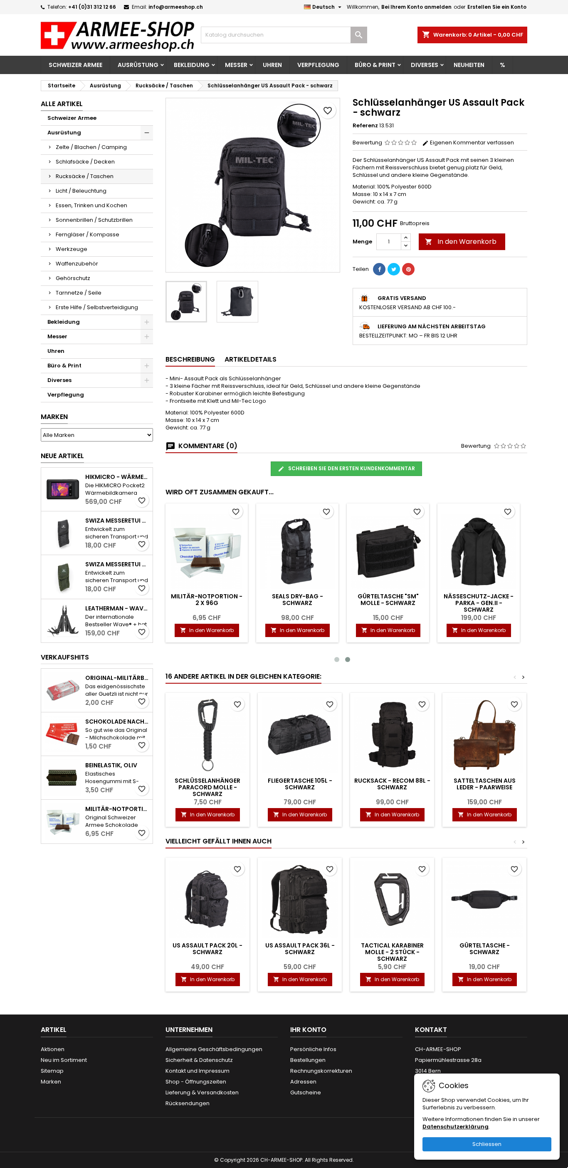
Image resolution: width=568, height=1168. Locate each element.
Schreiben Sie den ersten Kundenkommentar (351, 468)
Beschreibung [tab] (190, 359)
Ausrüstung (138, 65)
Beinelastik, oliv (111, 765)
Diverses (424, 65)
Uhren (272, 65)
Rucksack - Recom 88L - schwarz (392, 783)
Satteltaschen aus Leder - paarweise (485, 783)
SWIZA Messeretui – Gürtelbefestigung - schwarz (117, 520)
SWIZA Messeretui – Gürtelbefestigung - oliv (117, 564)
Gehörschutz (73, 278)
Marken (54, 417)
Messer (236, 65)
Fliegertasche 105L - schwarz (300, 783)
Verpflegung (318, 65)
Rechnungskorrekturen (321, 1071)
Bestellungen (308, 1060)
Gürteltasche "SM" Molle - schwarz (388, 599)
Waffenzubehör (77, 264)
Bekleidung (192, 65)
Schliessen (486, 1144)
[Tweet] (394, 269)
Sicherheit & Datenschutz (199, 1060)
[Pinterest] (408, 269)
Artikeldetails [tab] (251, 359)
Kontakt (431, 1029)
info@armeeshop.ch (175, 6)
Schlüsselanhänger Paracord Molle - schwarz (207, 787)
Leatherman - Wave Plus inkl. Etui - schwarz (117, 608)
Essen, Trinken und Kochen (91, 205)
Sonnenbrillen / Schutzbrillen (94, 220)
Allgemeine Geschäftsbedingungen (213, 1049)
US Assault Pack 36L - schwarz (300, 948)
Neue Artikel (62, 456)
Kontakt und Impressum (197, 1071)
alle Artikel (62, 104)
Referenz (365, 125)
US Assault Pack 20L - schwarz (207, 948)
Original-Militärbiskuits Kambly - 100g (117, 678)
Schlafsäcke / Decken (85, 162)
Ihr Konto (308, 1029)
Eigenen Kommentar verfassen (471, 142)
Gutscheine (305, 1092)
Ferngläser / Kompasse (87, 234)
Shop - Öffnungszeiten (195, 1082)
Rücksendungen (187, 1103)
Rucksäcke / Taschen (85, 176)
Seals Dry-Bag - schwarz (297, 599)
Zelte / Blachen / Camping (91, 147)
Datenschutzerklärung (455, 1127)
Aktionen (52, 1049)
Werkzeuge (71, 249)
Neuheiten (469, 65)
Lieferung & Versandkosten (202, 1092)
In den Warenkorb (460, 241)
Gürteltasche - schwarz (484, 948)
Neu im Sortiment (64, 1060)
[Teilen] (379, 269)
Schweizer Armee (75, 65)
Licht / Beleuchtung (81, 191)
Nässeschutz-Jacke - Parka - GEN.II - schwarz (479, 603)
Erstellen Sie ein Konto (496, 6)
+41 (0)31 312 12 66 (92, 6)
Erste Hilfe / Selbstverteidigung (97, 307)
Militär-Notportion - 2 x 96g (117, 809)
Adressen (303, 1082)
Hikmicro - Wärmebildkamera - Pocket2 (117, 477)
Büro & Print (375, 65)
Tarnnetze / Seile (78, 293)
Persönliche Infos (313, 1049)
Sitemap (52, 1071)
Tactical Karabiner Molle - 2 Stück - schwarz (392, 952)
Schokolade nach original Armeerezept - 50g (117, 721)
